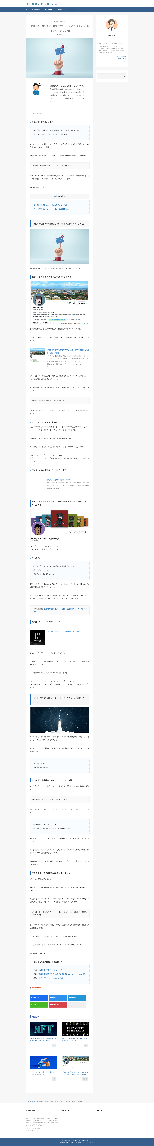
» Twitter (123, 61)
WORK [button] (59, 9)
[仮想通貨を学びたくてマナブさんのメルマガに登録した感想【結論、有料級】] (75, 1062)
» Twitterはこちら (30, 1133)
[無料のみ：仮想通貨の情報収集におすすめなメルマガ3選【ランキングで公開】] (59, 58)
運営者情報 (62, 1142)
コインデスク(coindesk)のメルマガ (51, 978)
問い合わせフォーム (71, 1142)
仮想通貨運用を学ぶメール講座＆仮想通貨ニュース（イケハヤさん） (62, 974)
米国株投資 (36, 9)
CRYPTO (35, 988)
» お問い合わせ (121, 58)
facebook (36, 998)
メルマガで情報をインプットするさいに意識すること (51, 209)
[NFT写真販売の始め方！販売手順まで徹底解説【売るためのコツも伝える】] (43, 1029)
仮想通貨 (49, 9)
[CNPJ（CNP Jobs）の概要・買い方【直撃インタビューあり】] (75, 1029)
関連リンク (79, 1142)
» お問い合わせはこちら (32, 1130)
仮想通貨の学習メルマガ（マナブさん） (52, 970)
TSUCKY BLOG (72, 1140)
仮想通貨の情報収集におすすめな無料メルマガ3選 (50, 205)
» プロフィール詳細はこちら (33, 1128)
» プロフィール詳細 (120, 56)
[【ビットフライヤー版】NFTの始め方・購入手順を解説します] (43, 1062)
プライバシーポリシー (88, 1142)
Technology (72, 9)
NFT (39, 988)
